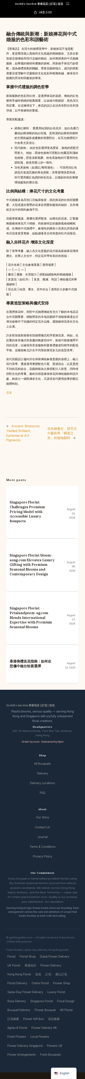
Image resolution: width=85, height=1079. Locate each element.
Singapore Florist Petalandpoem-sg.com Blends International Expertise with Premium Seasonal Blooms (31, 617)
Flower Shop (61, 983)
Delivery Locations (42, 783)
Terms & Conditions (42, 846)
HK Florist (66, 1010)
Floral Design (65, 1001)
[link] (42, 12)
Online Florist (40, 983)
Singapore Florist (41, 1001)
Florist (11, 956)
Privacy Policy (42, 856)
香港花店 (30, 965)
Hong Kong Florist (19, 974)
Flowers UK (54, 1045)
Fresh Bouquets (50, 1054)
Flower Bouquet (45, 1010)
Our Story (42, 817)
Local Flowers (40, 1036)
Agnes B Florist (17, 1027)
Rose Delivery (16, 1001)
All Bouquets (42, 763)
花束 (9, 392)
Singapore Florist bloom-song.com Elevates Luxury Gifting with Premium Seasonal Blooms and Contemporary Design (32, 564)
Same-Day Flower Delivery (25, 992)
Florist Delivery (17, 983)
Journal (43, 837)
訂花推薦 (13, 1019)
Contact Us (42, 827)
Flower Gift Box (33, 1019)
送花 (38, 974)
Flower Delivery (50, 965)
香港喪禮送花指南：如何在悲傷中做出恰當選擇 (30, 663)
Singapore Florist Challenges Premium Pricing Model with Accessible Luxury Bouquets (27, 511)
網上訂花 (61, 974)
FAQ (42, 792)
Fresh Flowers (16, 1036)
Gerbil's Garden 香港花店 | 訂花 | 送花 (39, 4)
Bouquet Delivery (18, 1010)
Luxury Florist (56, 992)
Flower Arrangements (21, 1054)
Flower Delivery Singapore (25, 1045)
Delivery (42, 773)
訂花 (48, 974)
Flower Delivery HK (44, 1027)
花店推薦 (54, 1019)
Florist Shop (28, 956)
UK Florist (13, 965)
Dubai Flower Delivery (54, 956)
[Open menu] (67, 3)
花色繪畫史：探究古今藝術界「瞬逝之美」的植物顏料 (62, 433)
